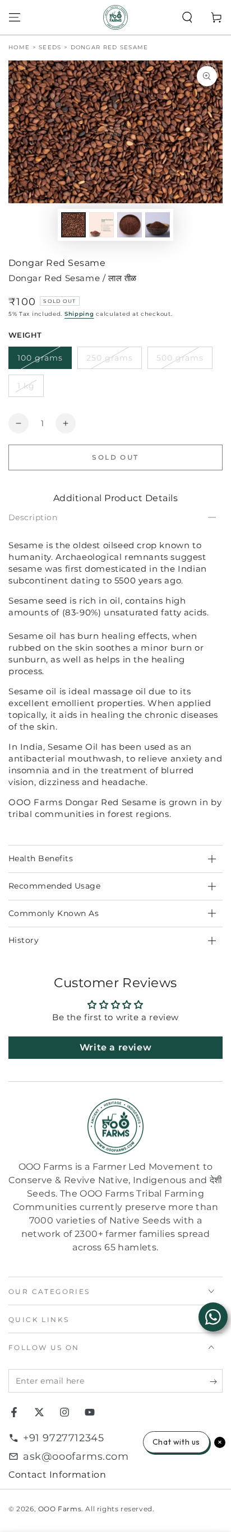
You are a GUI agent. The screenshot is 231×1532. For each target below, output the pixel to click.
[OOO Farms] (115, 17)
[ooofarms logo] (115, 1127)
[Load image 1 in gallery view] (73, 224)
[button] (187, 17)
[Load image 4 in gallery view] (157, 224)
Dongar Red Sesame (110, 47)
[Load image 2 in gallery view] (101, 224)
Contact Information (57, 1474)
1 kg (26, 386)
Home (19, 47)
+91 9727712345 (63, 1438)
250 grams (109, 358)
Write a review (115, 1047)
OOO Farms (59, 1509)
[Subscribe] (216, 1381)
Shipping (79, 313)
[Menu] (14, 17)
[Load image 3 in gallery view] (129, 224)
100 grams (40, 358)
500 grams (180, 358)
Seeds (50, 47)
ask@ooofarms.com (76, 1456)
